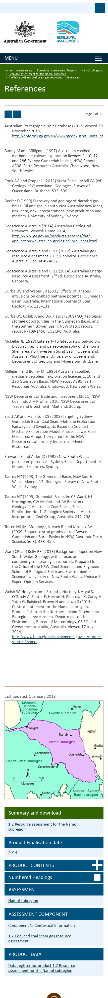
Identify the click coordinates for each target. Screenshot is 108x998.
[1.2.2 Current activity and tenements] (17, 114)
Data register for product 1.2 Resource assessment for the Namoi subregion (41, 968)
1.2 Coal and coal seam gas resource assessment (39, 938)
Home (8, 70)
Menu (11, 58)
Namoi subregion (91, 70)
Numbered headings (30, 877)
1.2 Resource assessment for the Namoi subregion (42, 827)
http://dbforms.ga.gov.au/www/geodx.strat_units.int (57, 136)
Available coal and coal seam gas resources (35, 77)
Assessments (24, 70)
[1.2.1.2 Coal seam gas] (8, 114)
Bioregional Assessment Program (56, 70)
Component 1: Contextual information (41, 925)
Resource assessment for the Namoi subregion (37, 74)
